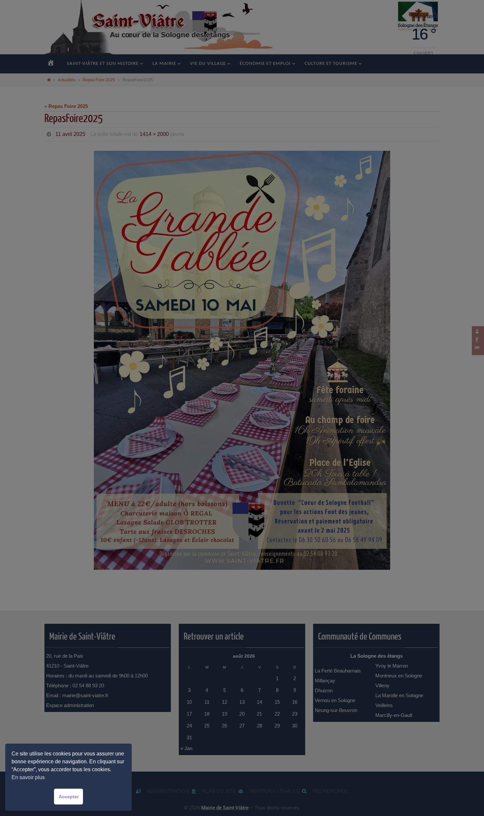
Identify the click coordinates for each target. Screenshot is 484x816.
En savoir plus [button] (28, 777)
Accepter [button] (69, 796)
